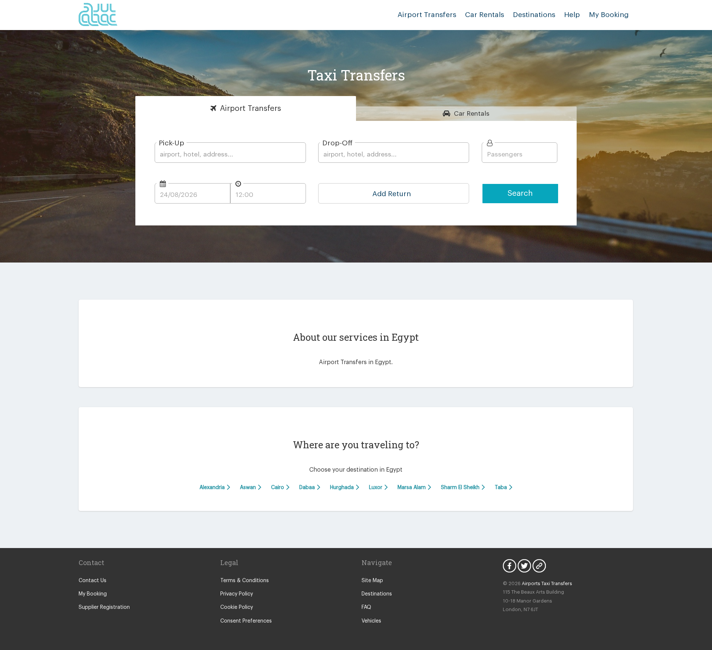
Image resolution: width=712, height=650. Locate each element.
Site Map (372, 580)
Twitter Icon (524, 566)
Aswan (248, 487)
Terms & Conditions (244, 580)
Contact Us (92, 580)
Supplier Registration (104, 607)
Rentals (472, 113)
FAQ (366, 607)
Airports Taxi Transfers (547, 583)
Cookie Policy (236, 607)
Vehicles (371, 621)
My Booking (93, 594)
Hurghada (342, 487)
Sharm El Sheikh (461, 487)
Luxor (376, 487)
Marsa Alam (412, 487)
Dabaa (307, 487)
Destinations (534, 14)
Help (572, 14)
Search (520, 193)
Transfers (250, 108)
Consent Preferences (246, 621)
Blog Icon (539, 566)
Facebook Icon (509, 566)
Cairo (278, 487)
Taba (501, 487)
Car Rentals (484, 14)
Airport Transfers (427, 14)
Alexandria (213, 487)
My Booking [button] (609, 14)
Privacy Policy (236, 594)
